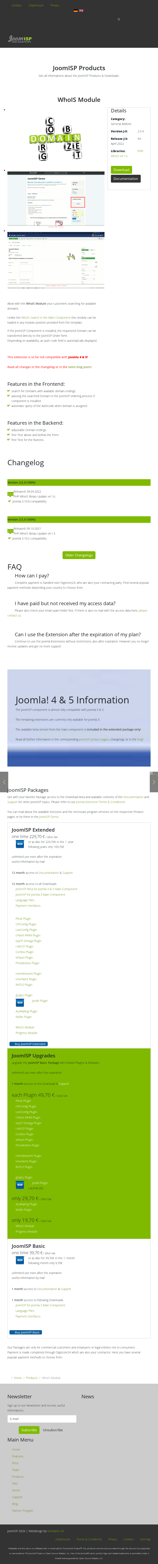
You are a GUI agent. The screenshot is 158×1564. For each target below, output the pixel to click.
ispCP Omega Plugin (28, 941)
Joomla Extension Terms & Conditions (100, 802)
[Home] (19, 39)
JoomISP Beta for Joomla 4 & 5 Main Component (46, 889)
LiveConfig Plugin (26, 930)
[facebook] (111, 19)
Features (17, 1456)
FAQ (14, 1483)
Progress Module (26, 1033)
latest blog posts (79, 367)
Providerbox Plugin (27, 963)
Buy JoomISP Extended (29, 1044)
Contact (17, 5)
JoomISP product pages (94, 739)
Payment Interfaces (28, 906)
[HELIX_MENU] (149, 44)
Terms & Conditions (89, 1539)
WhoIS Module (25, 1027)
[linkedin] (140, 19)
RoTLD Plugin (24, 985)
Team (15, 1470)
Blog (14, 1504)
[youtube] (133, 19)
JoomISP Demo (48, 817)
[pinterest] (126, 19)
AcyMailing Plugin (26, 1011)
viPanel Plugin (24, 957)
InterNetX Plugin (26, 979)
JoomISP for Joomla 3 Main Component (40, 894)
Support (12, 802)
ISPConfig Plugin (26, 924)
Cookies (128, 1539)
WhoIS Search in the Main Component (46, 317)
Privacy (55, 5)
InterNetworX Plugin (28, 973)
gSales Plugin (24, 995)
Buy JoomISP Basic (27, 1332)
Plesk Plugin (23, 919)
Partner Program (22, 1511)
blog (140, 739)
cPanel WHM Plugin (28, 935)
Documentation (126, 178)
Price (15, 1463)
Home (18, 1378)
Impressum (36, 5)
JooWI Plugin (40, 1001)
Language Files (25, 900)
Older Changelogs (79, 555)
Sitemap (145, 1539)
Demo (15, 1490)
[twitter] (118, 19)
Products (32, 1378)
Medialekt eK (55, 1531)
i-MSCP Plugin (24, 946)
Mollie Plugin (24, 1017)
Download (121, 170)
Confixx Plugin (25, 952)
